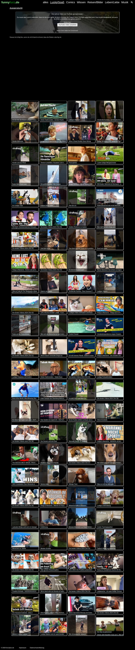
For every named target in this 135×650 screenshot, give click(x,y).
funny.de (10, 2)
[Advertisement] (67, 68)
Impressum (22, 648)
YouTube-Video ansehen (67, 25)
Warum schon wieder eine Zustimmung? (67, 30)
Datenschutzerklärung (37, 648)
